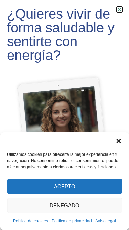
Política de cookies (30, 221)
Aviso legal (105, 221)
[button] (118, 141)
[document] (64, 115)
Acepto (64, 186)
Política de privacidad (72, 221)
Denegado (64, 205)
